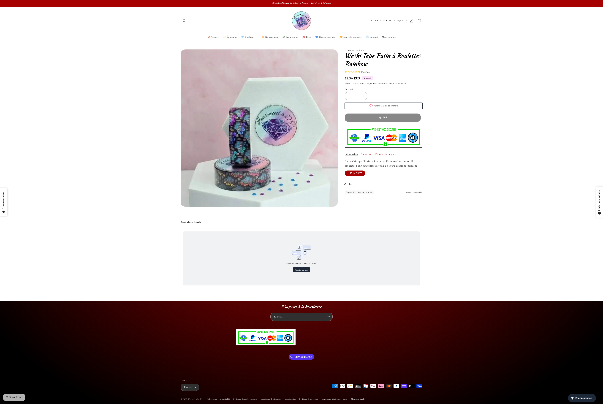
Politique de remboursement (245, 399)
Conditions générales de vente (335, 399)
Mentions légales (358, 399)
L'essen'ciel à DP (195, 399)
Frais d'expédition (368, 83)
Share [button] (351, 184)
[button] (184, 20)
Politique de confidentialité (218, 399)
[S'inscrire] (328, 317)
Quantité (349, 89)
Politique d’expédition (308, 399)
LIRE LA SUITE (355, 173)
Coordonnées (290, 399)
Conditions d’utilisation (271, 399)
